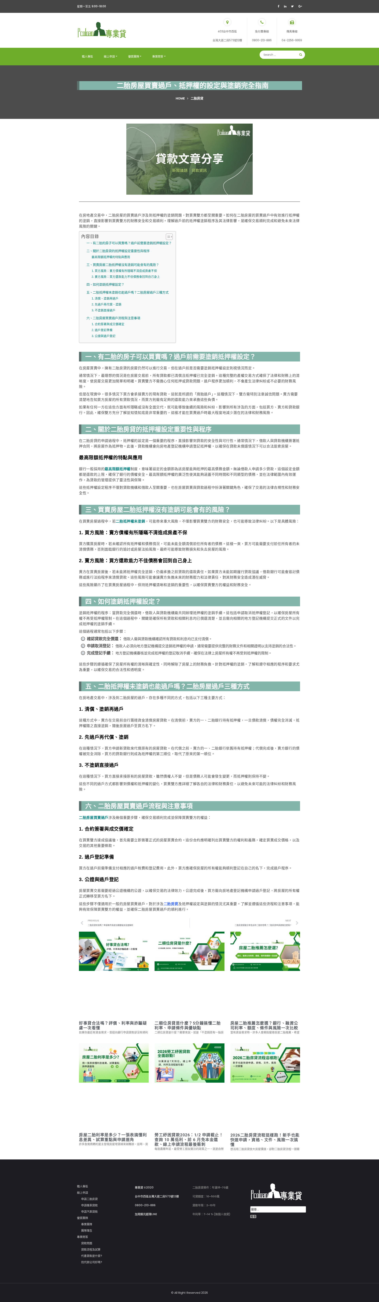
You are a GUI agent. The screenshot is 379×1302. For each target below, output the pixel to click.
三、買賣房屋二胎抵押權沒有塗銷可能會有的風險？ (122, 265)
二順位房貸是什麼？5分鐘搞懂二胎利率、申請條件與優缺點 (188, 1025)
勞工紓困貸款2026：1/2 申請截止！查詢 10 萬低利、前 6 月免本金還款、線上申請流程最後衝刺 (189, 1140)
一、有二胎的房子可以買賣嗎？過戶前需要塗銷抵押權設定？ (129, 243)
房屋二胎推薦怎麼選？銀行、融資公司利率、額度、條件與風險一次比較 (264, 1025)
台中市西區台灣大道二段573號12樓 (157, 1196)
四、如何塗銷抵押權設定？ (105, 284)
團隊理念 (86, 1231)
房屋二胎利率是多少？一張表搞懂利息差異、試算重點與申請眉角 (113, 1137)
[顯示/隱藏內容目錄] (167, 236)
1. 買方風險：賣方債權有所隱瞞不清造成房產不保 (124, 270)
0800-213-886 (145, 1205)
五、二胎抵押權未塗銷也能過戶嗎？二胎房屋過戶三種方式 (127, 292)
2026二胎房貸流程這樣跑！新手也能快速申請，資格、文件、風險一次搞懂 (265, 1140)
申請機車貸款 (89, 1205)
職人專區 (87, 56)
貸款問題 (86, 1243)
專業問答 (157, 56)
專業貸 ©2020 (144, 1187)
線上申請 (109, 56)
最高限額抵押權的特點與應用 (111, 257)
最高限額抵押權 (117, 469)
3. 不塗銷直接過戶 (103, 310)
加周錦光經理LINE (146, 1214)
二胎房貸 (171, 904)
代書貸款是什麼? (91, 1256)
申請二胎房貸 (89, 1199)
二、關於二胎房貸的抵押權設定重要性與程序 (118, 251)
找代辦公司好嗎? (91, 1262)
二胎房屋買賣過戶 (93, 818)
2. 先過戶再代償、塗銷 (106, 304)
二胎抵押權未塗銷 (130, 521)
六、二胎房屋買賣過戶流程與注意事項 (113, 318)
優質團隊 (133, 56)
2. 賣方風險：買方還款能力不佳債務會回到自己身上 (126, 276)
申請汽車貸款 (89, 1212)
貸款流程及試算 (90, 1249)
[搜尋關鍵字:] (278, 1209)
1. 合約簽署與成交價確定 (108, 324)
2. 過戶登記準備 (102, 330)
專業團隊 (86, 1224)
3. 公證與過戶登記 (103, 336)
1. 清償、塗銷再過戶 (105, 298)
